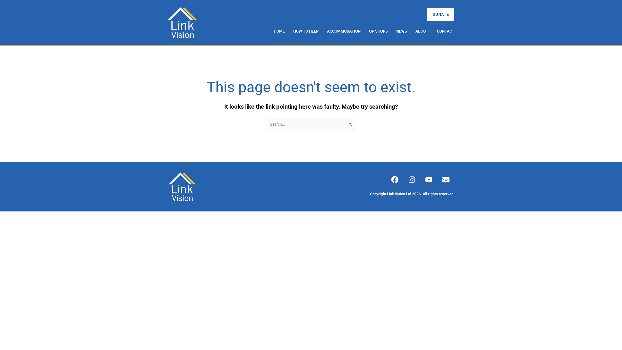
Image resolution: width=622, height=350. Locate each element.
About (421, 31)
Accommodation (344, 31)
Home (279, 31)
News (401, 31)
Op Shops (378, 31)
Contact (445, 31)
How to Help (306, 31)
